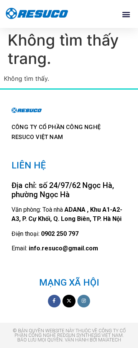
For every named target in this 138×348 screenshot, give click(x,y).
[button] (126, 14)
